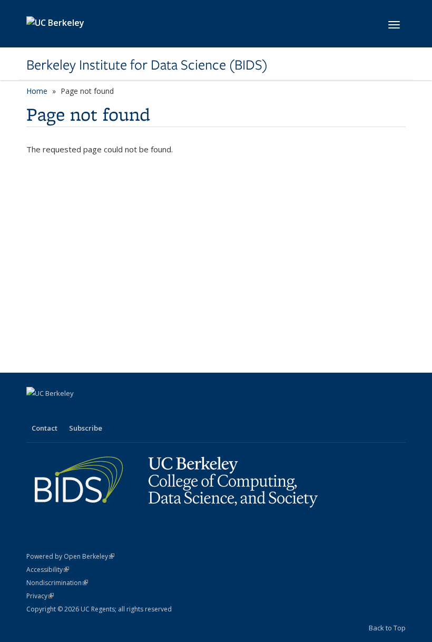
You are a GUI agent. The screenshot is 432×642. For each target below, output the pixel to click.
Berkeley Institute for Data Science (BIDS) (147, 64)
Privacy (40, 595)
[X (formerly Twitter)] (36, 411)
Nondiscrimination (57, 582)
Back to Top (387, 628)
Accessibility (47, 569)
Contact (44, 428)
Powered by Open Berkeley (70, 556)
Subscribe (85, 428)
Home (36, 91)
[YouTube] (77, 411)
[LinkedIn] (56, 411)
